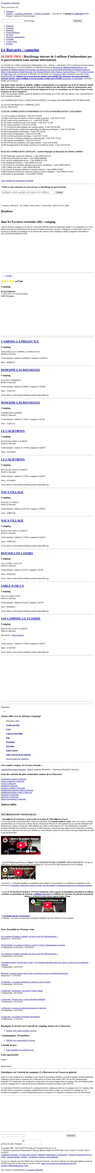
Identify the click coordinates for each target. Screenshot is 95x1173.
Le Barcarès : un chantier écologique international (20, 1017)
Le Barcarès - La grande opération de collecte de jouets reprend (25, 982)
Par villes (9, 35)
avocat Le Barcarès (8, 783)
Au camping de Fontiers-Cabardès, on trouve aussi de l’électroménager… (29, 936)
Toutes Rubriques (13, 32)
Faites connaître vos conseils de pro (20, 1050)
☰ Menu (9, 44)
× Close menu (11, 41)
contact (24, 1157)
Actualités (10, 39)
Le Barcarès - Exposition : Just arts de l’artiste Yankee (22, 991)
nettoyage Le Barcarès (9, 797)
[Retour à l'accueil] (10, 3)
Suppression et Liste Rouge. (56, 1155)
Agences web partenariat (48, 1157)
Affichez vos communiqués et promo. (20, 1040)
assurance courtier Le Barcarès (13, 788)
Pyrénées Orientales (42, 14)
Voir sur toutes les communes (17, 759)
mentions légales (13, 1157)
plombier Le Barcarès (9, 786)
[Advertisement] (47, 254)
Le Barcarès (78, 14)
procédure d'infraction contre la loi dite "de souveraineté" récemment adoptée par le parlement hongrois (52, 885)
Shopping (9, 30)
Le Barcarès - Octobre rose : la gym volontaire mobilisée (23, 999)
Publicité (41, 1155)
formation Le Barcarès (9, 795)
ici (47, 395)
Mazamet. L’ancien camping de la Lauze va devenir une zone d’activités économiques (34, 973)
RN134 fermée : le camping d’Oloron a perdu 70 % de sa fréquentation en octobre (33, 945)
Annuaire (9, 11)
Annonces (10, 28)
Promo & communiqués (15, 37)
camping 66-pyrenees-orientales (13, 769)
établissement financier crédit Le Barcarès (17, 790)
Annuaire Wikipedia (35, 1170)
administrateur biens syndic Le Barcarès (16, 792)
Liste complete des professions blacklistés (17, 181)
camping (9, 14)
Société (9, 276)
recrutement (33, 1157)
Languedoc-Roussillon (23, 14)
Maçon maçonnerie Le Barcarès (13, 799)
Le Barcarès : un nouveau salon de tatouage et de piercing (23, 1008)
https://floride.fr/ (18, 635)
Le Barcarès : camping (20, 50)
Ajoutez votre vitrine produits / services (21, 1031)
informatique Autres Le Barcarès (13, 779)
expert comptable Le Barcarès (12, 781)
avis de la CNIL (59, 74)
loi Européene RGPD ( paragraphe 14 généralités (46, 76)
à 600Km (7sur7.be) (42, 894)
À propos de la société (27, 1155)
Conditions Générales (9, 1155)
